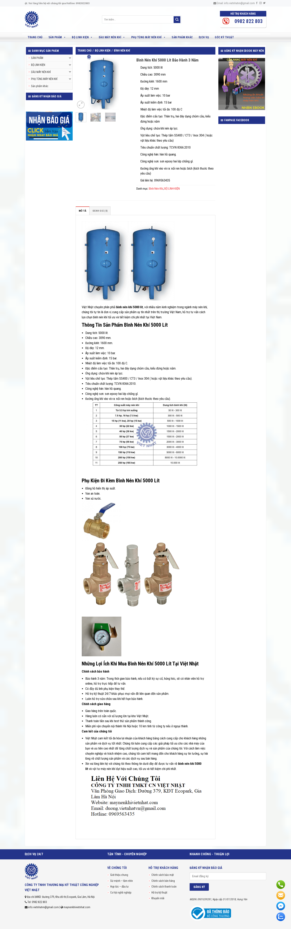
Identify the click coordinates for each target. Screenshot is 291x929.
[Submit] (177, 19)
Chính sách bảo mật (162, 874)
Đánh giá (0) (100, 210)
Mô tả (82, 210)
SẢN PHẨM (55, 37)
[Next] (124, 82)
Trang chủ (35, 37)
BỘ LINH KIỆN (80, 37)
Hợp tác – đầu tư (119, 886)
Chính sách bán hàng (163, 880)
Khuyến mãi (157, 898)
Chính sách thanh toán (164, 886)
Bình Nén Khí (122, 50)
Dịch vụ (204, 37)
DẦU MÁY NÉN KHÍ (110, 37)
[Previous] (81, 82)
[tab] (82, 210)
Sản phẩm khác (182, 37)
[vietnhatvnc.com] (41, 19)
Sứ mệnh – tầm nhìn (121, 880)
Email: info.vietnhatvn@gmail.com (235, 3)
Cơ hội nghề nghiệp (120, 892)
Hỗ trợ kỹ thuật (159, 892)
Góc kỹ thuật (224, 37)
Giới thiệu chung (119, 874)
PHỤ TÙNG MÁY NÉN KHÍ (146, 37)
